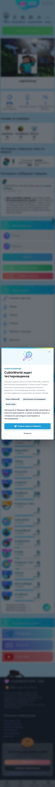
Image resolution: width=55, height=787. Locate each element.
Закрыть (27, 433)
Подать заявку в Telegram (29, 426)
